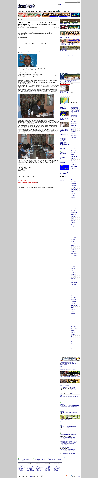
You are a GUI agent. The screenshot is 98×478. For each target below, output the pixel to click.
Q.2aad (70, 369)
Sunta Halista (38, 464)
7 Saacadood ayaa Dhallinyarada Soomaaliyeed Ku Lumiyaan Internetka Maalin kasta (64, 160)
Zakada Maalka (20, 468)
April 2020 (73, 143)
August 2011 (73, 284)
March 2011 (73, 293)
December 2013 (74, 230)
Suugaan (45, 11)
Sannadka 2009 (47, 464)
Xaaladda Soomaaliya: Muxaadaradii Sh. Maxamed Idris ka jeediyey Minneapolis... (69, 397)
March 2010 (73, 317)
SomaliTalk (78, 475)
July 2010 (73, 309)
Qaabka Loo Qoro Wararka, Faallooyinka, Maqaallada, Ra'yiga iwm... (27, 459)
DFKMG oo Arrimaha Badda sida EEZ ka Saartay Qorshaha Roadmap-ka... (69, 385)
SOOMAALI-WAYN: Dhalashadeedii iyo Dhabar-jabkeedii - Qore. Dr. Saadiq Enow (69, 44)
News (19, 11)
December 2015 (74, 183)
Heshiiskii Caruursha (57, 467)
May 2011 (73, 290)
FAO (73, 393)
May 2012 (73, 266)
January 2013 (73, 251)
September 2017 (74, 156)
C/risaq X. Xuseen (56, 466)
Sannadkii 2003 (47, 470)
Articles (32, 11)
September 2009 (74, 328)
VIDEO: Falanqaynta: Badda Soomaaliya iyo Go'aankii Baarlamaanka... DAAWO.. (70, 377)
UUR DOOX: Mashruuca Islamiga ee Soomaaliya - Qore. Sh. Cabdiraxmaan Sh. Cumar (69, 37)
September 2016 (74, 166)
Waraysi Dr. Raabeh (57, 464)
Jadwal (68, 11)
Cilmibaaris (55, 11)
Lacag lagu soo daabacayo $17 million (68, 449)
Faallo (40, 11)
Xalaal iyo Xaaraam (74, 351)
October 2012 (73, 257)
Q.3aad (73, 369)
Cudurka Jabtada (30, 468)
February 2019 (73, 146)
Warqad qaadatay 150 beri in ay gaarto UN (68, 442)
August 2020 (73, 137)
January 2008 (73, 334)
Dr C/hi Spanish (56, 465)
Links (35, 475)
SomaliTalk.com (30, 476)
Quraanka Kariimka (21, 464)
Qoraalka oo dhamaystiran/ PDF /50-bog (68, 53)
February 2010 (73, 319)
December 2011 (74, 276)
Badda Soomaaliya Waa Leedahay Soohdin (69, 441)
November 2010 (74, 301)
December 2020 (74, 133)
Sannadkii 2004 (47, 469)
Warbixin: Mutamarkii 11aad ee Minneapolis (68, 400)
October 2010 (73, 303)
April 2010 (73, 315)
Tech (60, 11)
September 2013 (74, 235)
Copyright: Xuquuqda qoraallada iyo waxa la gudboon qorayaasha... (42, 459)
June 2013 (73, 241)
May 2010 (73, 313)
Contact (26, 475)
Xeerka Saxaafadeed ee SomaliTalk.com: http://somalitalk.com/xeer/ (33, 184)
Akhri (76, 388)
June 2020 (73, 139)
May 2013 (73, 243)
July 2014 (73, 216)
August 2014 (73, 214)
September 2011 (74, 282)
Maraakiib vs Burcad (57, 469)
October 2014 (73, 210)
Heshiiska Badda (38, 468)
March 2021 (73, 127)
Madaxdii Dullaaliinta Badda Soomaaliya (68, 438)
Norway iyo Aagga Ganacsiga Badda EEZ (68, 440)
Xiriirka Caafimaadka (30, 470)
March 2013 (73, 247)
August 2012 (73, 261)
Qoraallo (63, 475)
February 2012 (73, 272)
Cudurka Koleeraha (30, 466)
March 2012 (73, 270)
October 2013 (73, 233)
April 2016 (73, 175)
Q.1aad (66, 369)
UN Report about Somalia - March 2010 (68, 453)
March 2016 (73, 177)
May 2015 (73, 197)
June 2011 (73, 288)
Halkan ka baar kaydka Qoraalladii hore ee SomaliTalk (27, 182)
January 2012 (73, 274)
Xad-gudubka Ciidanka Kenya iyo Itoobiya (68, 29)
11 (72, 51)
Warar (23, 11)
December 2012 (74, 253)
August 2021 (73, 125)
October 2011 (73, 280)
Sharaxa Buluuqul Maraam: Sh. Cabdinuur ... (68, 23)
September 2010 (74, 305)
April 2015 (73, 199)
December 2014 (74, 206)
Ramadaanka (20, 469)
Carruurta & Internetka (75, 341)
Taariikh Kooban (38, 466)
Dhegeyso (73, 388)
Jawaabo (68, 475)
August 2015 (73, 191)
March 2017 (73, 160)
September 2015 (74, 189)
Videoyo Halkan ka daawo (65, 447)
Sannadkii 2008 (47, 465)
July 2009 (73, 332)
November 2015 (74, 185)
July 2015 (73, 193)
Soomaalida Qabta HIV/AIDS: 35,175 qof (68, 450)
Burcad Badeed (56, 468)
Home (19, 19)
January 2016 (73, 181)
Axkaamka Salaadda (21, 467)
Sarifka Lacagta (38, 469)
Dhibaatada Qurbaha (39, 465)
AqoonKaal (78, 476)
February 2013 (73, 249)
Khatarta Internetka (39, 470)
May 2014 (73, 220)
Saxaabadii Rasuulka (21, 466)
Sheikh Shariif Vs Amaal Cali (66, 444)
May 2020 (73, 141)
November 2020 (74, 135)
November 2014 (74, 208)
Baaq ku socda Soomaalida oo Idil (67, 362)
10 (70, 51)
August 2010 (73, 307)
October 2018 (73, 152)
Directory (50, 11)
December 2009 (74, 322)
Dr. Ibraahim (29, 464)
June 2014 (73, 218)
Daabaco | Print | (55, 27)
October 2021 (73, 121)
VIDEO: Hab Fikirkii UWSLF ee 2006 (66, 419)
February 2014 (73, 226)
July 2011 (73, 286)
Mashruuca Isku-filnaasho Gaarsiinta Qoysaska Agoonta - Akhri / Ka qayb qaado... (68, 81)
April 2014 (73, 222)
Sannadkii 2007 (47, 466)
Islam (37, 11)
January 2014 (73, 228)
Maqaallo (28, 11)
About (23, 475)
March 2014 (73, 224)
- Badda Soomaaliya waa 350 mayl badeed (68, 387)
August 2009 (73, 330)
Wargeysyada (42, 475)
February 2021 (73, 129)
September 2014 (74, 212)
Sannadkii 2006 (47, 467)
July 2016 (73, 170)
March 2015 (73, 201)
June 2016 (73, 172)
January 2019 (73, 148)
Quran (30, 475)
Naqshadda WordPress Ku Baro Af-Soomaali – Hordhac (64, 118)
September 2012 (74, 259)
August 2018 (73, 154)
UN (71, 393)
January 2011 (73, 297)
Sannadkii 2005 (47, 468)
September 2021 (74, 123)
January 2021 (73, 131)
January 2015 (73, 204)
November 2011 (74, 278)
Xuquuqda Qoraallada (75, 353)
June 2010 (73, 311)
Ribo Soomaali (20, 470)
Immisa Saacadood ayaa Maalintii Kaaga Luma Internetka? (64, 172)
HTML (38, 475)
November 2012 (74, 255)
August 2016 (73, 168)
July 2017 (73, 158)
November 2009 (74, 324)
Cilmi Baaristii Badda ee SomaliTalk (67, 446)
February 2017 (73, 162)
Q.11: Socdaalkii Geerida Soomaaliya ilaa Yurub (69, 50)
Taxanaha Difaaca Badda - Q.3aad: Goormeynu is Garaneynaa (69, 369)
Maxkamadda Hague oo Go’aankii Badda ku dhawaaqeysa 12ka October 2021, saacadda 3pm (64, 106)
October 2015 (73, 187)
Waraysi (64, 11)
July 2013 (73, 239)
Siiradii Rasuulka (20, 465)
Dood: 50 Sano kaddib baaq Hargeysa (68, 452)
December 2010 (74, 299)
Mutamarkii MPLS (56, 470)
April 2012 (73, 268)
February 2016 (73, 179)
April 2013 (73, 245)
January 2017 (73, 164)
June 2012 (73, 264)
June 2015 (73, 195)
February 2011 (73, 295)
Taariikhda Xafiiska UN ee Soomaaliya (68, 437)
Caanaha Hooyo (29, 469)
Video (33, 475)
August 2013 (73, 237)
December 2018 (74, 150)
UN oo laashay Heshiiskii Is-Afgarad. (67, 443)
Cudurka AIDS (29, 465)
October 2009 (73, 326)
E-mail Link (54, 176)
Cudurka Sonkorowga (30, 467)
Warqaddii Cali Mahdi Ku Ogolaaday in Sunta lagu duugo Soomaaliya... (56, 459)
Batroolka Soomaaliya (39, 467)
